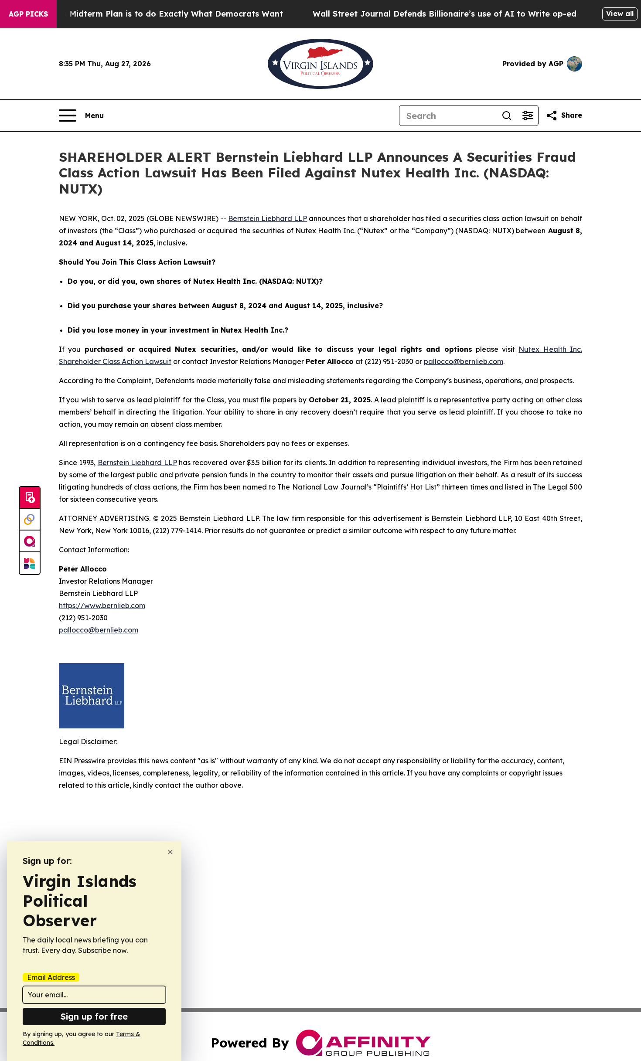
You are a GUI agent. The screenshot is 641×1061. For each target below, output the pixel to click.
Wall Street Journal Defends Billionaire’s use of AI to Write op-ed (444, 14)
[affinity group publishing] (30, 541)
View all (620, 13)
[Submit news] (30, 498)
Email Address (51, 977)
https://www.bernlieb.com (102, 605)
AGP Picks (28, 14)
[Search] (506, 115)
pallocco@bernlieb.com (463, 361)
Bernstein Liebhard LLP (267, 218)
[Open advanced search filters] (527, 115)
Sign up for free (94, 1016)
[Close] (170, 852)
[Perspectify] (30, 519)
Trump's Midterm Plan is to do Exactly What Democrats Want (159, 14)
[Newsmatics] (30, 563)
